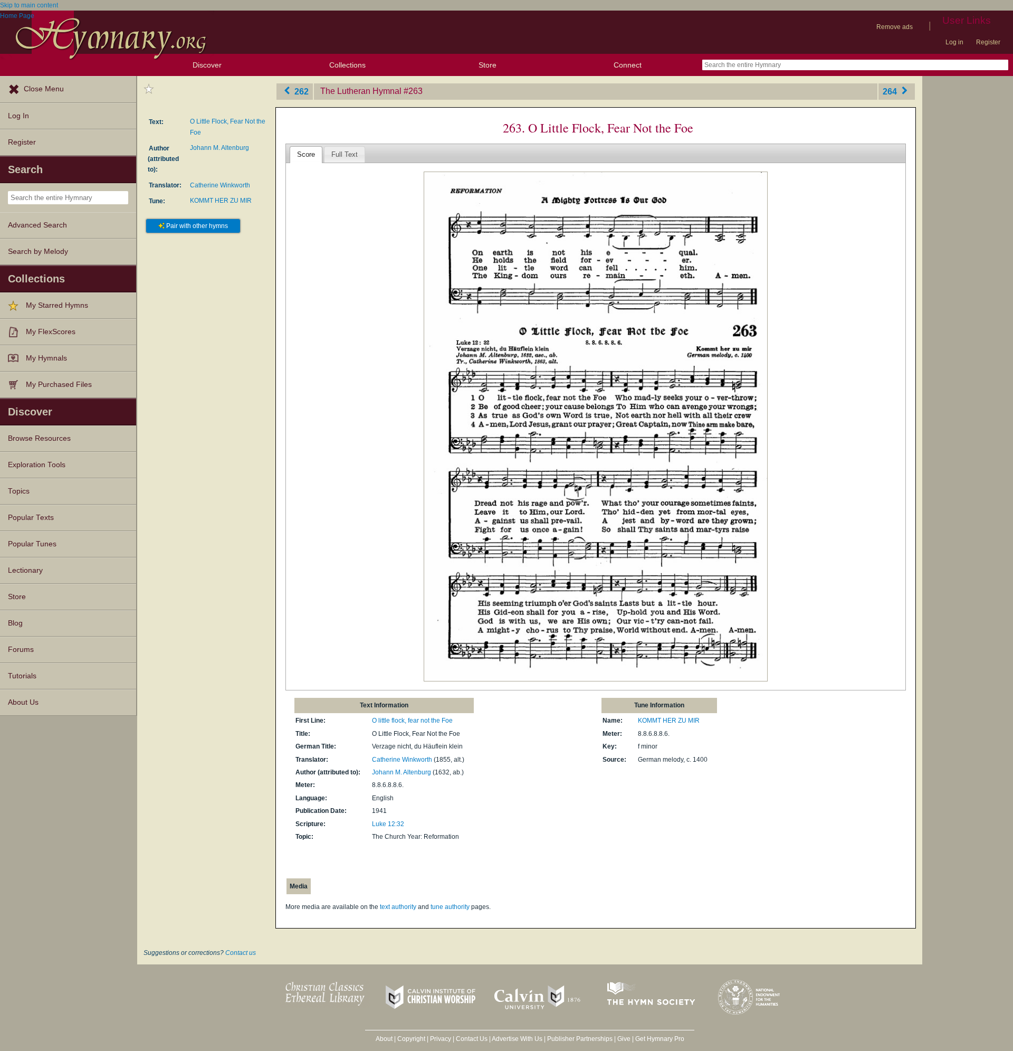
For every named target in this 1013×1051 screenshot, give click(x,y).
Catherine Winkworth (220, 185)
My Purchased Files (59, 385)
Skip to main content (29, 5)
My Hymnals (46, 358)
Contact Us (472, 1039)
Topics (19, 491)
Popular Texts (31, 518)
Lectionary (25, 570)
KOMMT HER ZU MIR (221, 200)
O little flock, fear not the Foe (412, 720)
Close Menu (44, 89)
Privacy (440, 1039)
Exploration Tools (36, 465)
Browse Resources (39, 438)
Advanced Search (37, 225)
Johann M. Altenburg (219, 148)
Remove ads (894, 27)
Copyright (411, 1039)
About (384, 1039)
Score (306, 154)
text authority (398, 907)
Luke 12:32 (388, 824)
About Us (23, 702)
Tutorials (22, 676)
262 (300, 91)
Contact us (240, 953)
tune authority (450, 907)
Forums (21, 650)
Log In (18, 116)
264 (891, 91)
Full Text (344, 154)
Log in (954, 42)
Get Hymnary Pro (659, 1039)
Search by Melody (38, 251)
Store (487, 65)
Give (623, 1039)
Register (988, 42)
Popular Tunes (32, 544)
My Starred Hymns (57, 305)
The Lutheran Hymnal (361, 91)
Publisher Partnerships (580, 1039)
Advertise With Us (517, 1039)
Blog (15, 623)
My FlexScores (50, 332)
